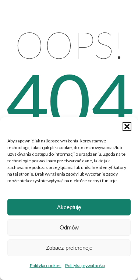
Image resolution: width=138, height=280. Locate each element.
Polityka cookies (45, 265)
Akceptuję (69, 207)
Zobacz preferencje (69, 248)
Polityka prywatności (85, 265)
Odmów (69, 227)
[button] (127, 126)
